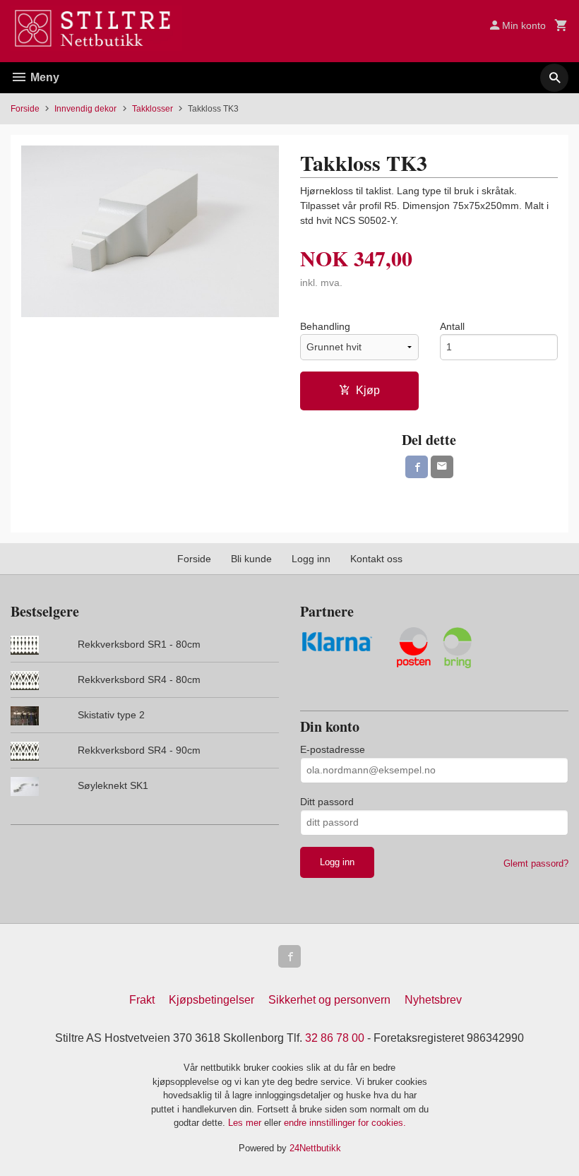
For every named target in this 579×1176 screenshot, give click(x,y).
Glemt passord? (535, 863)
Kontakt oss (376, 558)
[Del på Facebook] (416, 467)
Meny (43, 77)
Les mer (246, 1122)
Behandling (325, 326)
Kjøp (368, 390)
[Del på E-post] (442, 467)
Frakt (142, 1000)
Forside (25, 109)
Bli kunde (251, 558)
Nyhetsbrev (433, 1000)
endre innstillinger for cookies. (345, 1122)
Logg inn (311, 558)
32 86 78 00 (334, 1038)
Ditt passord (327, 801)
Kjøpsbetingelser (211, 1000)
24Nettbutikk (315, 1148)
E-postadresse (332, 749)
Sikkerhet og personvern (329, 1000)
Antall (452, 326)
